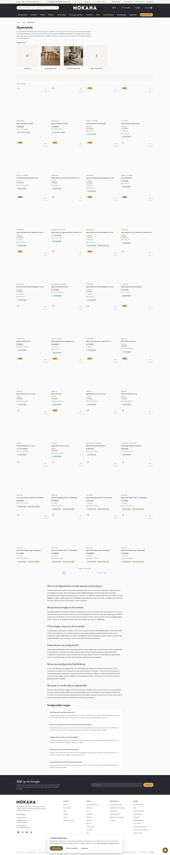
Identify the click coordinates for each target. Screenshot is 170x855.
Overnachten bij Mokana (140, 830)
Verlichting (61, 15)
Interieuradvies (137, 814)
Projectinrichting (138, 811)
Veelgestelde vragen (116, 805)
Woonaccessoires (76, 15)
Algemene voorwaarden (117, 817)
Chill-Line (89, 817)
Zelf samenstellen (138, 805)
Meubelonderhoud (138, 820)
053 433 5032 (21, 814)
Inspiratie (133, 15)
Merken (65, 805)
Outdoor (89, 15)
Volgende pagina (102, 573)
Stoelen (34, 15)
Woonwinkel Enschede (140, 827)
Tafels (42, 15)
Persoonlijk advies (146, 15)
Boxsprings (121, 15)
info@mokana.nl (21, 818)
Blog (134, 808)
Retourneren (113, 811)
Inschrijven (148, 785)
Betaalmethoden (115, 814)
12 (92, 573)
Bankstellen (22, 15)
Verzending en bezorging (117, 808)
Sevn (88, 811)
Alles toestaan (56, 848)
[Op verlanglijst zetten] (45, 89)
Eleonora (89, 820)
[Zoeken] (57, 8)
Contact (112, 820)
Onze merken (137, 823)
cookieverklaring (101, 843)
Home (18, 22)
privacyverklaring (114, 843)
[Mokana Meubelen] (85, 7)
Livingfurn (89, 830)
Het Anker (90, 814)
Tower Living (90, 827)
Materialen (136, 817)
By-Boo (89, 823)
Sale (98, 15)
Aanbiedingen (108, 15)
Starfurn (89, 808)
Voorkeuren (84, 848)
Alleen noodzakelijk (71, 848)
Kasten (51, 15)
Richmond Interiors (92, 805)
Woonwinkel (149, 2)
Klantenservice (139, 2)
